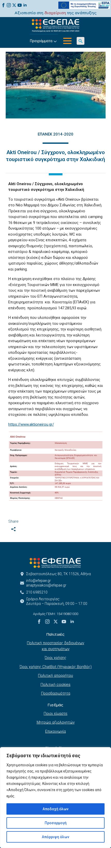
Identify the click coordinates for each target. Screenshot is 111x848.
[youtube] (20, 5)
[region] (55, 797)
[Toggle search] (80, 41)
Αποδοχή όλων (55, 809)
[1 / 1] (56, 85)
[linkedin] (25, 5)
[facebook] (3, 5)
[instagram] (9, 5)
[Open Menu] (67, 41)
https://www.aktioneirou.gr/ (31, 424)
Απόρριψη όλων (55, 837)
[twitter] (14, 5)
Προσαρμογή (56, 823)
